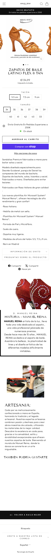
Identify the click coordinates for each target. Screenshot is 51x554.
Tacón (25, 92)
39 (44, 109)
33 (40, 116)
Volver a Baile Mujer (27, 515)
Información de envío (25, 251)
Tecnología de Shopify (25, 552)
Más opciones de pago (25, 153)
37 (29, 109)
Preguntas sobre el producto (25, 257)
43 (33, 116)
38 (36, 109)
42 (25, 116)
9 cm (37, 97)
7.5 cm (26, 97)
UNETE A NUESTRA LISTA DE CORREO (24, 537)
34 (7, 109)
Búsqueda (25, 528)
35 (14, 109)
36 (22, 109)
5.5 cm (15, 97)
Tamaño (25, 105)
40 (10, 116)
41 (18, 116)
